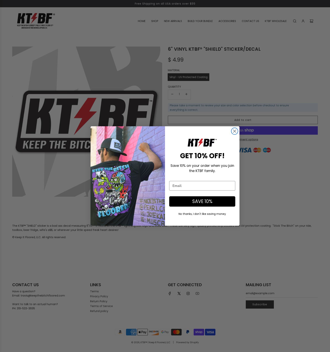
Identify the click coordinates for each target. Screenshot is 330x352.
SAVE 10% (202, 201)
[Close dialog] (234, 131)
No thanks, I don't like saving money (202, 214)
